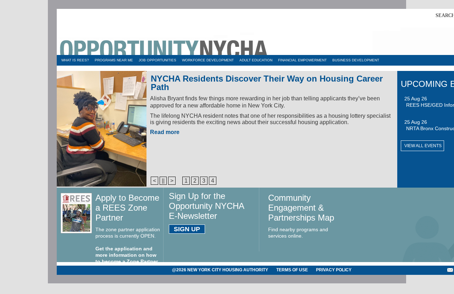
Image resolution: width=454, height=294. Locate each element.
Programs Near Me (114, 60)
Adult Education (255, 60)
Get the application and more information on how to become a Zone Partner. (127, 255)
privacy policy (333, 269)
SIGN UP (187, 229)
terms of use (292, 269)
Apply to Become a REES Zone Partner (127, 207)
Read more (164, 132)
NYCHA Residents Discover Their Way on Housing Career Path (267, 83)
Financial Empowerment (302, 60)
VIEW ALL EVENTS (423, 145)
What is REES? (75, 60)
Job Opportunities (157, 60)
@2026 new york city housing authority (220, 269)
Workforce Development (208, 60)
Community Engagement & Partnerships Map (301, 207)
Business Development (355, 60)
